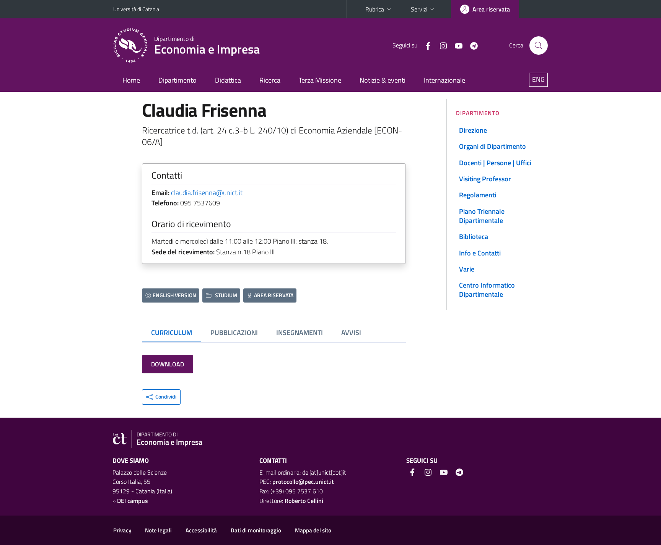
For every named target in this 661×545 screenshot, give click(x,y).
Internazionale (444, 80)
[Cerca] (538, 45)
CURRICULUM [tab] (171, 332)
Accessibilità (201, 530)
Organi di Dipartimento (492, 146)
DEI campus (132, 500)
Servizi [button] (419, 9)
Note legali (158, 530)
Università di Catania (136, 9)
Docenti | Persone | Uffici (495, 163)
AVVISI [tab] (351, 332)
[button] (161, 397)
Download (167, 364)
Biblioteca (473, 236)
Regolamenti (477, 195)
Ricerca (269, 80)
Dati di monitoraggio (256, 530)
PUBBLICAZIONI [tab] (234, 332)
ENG (538, 79)
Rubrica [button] (374, 9)
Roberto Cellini (304, 500)
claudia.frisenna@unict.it (207, 192)
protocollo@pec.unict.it (303, 481)
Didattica (228, 80)
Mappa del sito (313, 530)
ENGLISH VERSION (174, 295)
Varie (466, 269)
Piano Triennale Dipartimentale (482, 216)
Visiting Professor (485, 179)
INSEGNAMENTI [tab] (299, 332)
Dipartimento (177, 80)
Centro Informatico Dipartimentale (487, 289)
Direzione (473, 130)
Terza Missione (320, 80)
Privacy (122, 530)
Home (131, 80)
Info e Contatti (480, 253)
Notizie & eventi (382, 80)
